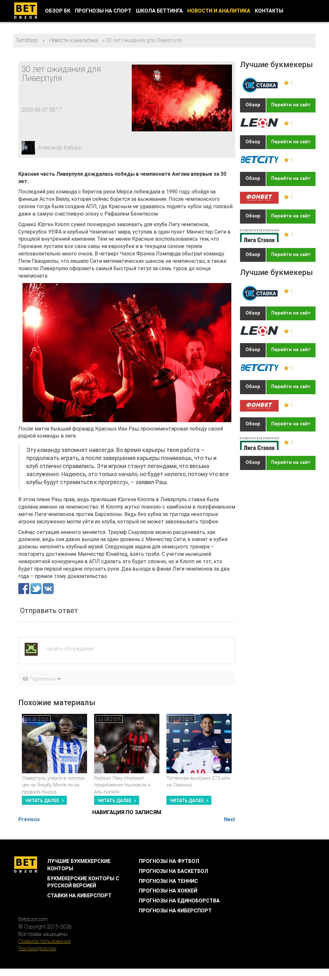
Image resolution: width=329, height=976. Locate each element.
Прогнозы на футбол (169, 861)
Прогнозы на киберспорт (175, 911)
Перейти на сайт (291, 105)
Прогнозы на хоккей (168, 891)
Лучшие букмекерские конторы (79, 865)
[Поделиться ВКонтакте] (48, 588)
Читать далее (42, 800)
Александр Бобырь (60, 148)
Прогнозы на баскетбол (173, 871)
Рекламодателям (37, 948)
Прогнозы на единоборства (179, 901)
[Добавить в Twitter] (37, 588)
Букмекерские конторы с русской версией (83, 882)
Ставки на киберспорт (79, 895)
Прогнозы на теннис (168, 881)
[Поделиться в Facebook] (24, 588)
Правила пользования (44, 941)
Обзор (252, 105)
